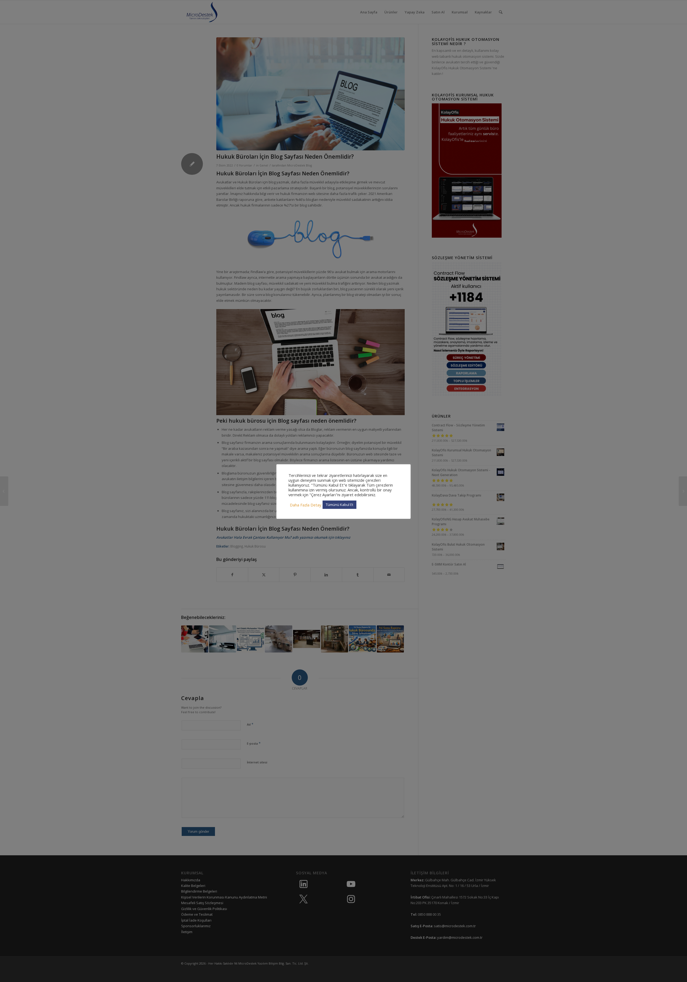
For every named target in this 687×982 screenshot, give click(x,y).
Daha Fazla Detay (305, 504)
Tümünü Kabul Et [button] (339, 504)
